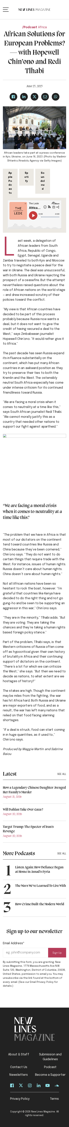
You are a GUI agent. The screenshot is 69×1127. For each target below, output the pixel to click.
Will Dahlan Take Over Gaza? (23, 810)
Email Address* (14, 943)
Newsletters (18, 1075)
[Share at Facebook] (13, 97)
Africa (42, 27)
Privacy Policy (20, 1099)
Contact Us (18, 1067)
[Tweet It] (34, 97)
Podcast (30, 27)
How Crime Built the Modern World (39, 904)
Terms (54, 1099)
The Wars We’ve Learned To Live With (40, 886)
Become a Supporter (50, 1075)
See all (61, 774)
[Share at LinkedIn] (24, 97)
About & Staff (18, 1054)
